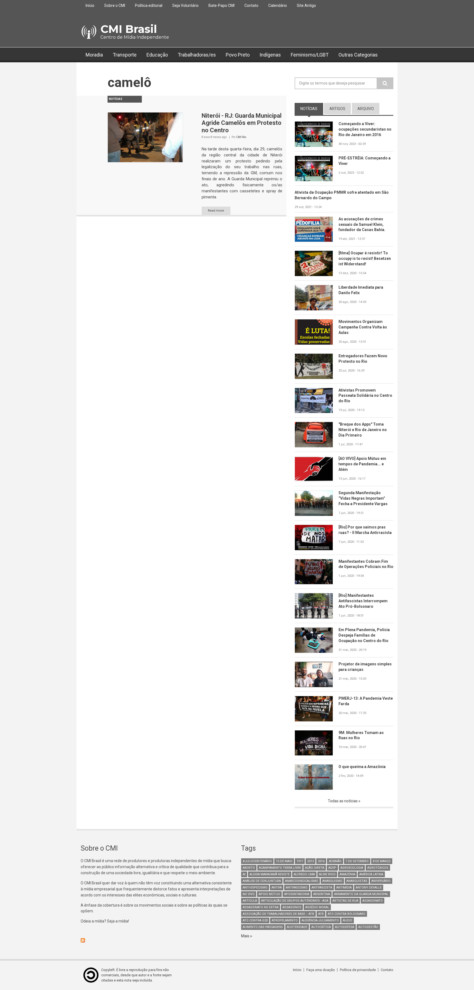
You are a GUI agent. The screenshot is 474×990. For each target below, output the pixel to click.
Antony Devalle (369, 887)
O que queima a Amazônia (362, 766)
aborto (249, 868)
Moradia (94, 55)
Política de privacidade (358, 970)
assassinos (292, 907)
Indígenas (270, 55)
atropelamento (285, 920)
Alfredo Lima (304, 874)
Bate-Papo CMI (221, 5)
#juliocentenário (257, 861)
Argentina (321, 894)
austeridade (297, 927)
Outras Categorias (358, 55)
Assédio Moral (317, 907)
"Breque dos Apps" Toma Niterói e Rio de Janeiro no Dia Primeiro (362, 429)
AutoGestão (368, 927)
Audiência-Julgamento (320, 920)
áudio (347, 920)
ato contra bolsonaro (346, 914)
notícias (311, 108)
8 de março (382, 861)
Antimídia (344, 887)
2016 (321, 861)
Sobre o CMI (114, 5)
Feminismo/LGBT (310, 55)
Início (90, 5)
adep (332, 868)
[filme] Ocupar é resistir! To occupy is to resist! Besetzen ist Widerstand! (364, 258)
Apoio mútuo (269, 894)
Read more (216, 210)
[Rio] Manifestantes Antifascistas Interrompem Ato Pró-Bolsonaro (363, 601)
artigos (337, 108)
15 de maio (284, 861)
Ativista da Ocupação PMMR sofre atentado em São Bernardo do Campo (342, 195)
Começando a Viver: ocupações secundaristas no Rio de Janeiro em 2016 (364, 129)
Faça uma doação (320, 970)
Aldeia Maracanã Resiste (270, 874)
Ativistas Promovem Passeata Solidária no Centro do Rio (365, 395)
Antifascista (322, 887)
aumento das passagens (263, 927)
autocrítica (321, 927)
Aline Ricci (327, 874)
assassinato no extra (260, 907)
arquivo (365, 108)
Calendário (277, 5)
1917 (300, 861)
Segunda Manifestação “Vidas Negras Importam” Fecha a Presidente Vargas (363, 498)
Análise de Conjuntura (262, 881)
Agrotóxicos (377, 868)
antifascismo (296, 887)
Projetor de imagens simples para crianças (365, 667)
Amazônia (347, 874)
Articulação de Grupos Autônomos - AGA (294, 900)
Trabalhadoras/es (197, 55)
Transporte (125, 55)
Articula (250, 900)
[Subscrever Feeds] (157, 940)
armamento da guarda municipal (361, 894)
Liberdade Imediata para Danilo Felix (360, 290)
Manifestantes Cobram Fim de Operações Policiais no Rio (365, 564)
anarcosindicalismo (301, 881)
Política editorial (148, 5)
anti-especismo (255, 887)
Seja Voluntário (185, 5)
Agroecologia (351, 868)
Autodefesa (344, 927)
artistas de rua (345, 900)
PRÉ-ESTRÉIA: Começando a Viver (364, 161)
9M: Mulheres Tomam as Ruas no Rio (361, 735)
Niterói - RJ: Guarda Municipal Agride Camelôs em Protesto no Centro (241, 123)
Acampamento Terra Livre (280, 868)
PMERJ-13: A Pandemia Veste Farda (365, 701)
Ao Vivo (249, 894)
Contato (251, 5)
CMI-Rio (241, 137)
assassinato (372, 900)
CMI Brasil (128, 29)
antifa (277, 887)
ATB (321, 914)
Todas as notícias (343, 801)
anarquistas (356, 881)
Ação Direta (314, 868)
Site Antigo (306, 5)
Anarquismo (332, 881)
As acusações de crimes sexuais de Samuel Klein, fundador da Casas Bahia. (361, 224)
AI (244, 874)
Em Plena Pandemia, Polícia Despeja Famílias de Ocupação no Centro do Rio (364, 635)
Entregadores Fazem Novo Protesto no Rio (362, 359)
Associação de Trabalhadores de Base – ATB (278, 914)
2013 (310, 861)
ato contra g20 (255, 920)
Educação (157, 55)
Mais (245, 936)
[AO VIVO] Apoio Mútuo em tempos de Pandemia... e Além (362, 464)
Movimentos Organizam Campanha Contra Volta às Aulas (362, 327)
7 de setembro (357, 861)
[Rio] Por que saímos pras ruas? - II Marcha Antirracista (365, 530)
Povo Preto (238, 55)
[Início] (88, 32)
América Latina (371, 874)
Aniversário (381, 881)
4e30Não (335, 861)
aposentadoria (296, 894)
